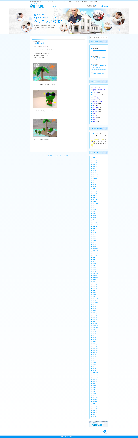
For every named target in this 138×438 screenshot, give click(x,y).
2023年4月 (95, 240)
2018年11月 (95, 350)
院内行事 (95, 117)
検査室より (95, 109)
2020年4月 (95, 315)
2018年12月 (95, 348)
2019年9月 (95, 329)
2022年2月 (95, 269)
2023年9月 (95, 230)
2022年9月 (95, 255)
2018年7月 (95, 358)
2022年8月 (95, 257)
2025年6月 (95, 186)
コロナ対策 (95, 92)
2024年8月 (95, 207)
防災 (94, 115)
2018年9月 (95, 354)
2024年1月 (95, 222)
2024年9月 (95, 205)
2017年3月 (95, 391)
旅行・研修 (95, 107)
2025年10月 (95, 178)
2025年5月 (95, 189)
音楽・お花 (95, 121)
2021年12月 (95, 273)
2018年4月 (95, 364)
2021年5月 (95, 288)
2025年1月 (95, 197)
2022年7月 (95, 259)
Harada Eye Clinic (65, 436)
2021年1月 (95, 296)
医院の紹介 (95, 103)
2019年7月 (95, 333)
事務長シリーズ (96, 97)
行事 (94, 113)
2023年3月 (95, 242)
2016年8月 (95, 406)
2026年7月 (95, 160)
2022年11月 (95, 251)
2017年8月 (95, 381)
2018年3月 (95, 366)
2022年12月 (95, 248)
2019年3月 (95, 341)
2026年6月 (95, 162)
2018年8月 (95, 356)
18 (94, 143)
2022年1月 (95, 271)
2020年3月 (95, 317)
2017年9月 (95, 379)
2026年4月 (95, 166)
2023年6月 (95, 236)
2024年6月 (95, 211)
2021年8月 (95, 282)
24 (92, 145)
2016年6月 (95, 410)
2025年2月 (95, 195)
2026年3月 (95, 168)
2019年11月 (95, 325)
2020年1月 (95, 321)
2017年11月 (95, 375)
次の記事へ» (67, 155)
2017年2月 (95, 393)
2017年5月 (95, 387)
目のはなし (95, 111)
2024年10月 (95, 203)
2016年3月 (95, 416)
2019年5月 (95, 337)
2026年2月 (95, 170)
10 (92, 141)
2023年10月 (95, 228)
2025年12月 (95, 174)
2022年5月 (95, 263)
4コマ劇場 (95, 87)
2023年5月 (95, 238)
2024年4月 (95, 215)
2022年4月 (95, 265)
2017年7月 (95, 383)
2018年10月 (95, 352)
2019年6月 (95, 335)
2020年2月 (95, 319)
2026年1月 (95, 172)
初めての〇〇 (96, 99)
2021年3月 (95, 292)
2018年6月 (95, 360)
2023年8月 (95, 232)
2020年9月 (95, 304)
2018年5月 (95, 362)
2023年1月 (95, 246)
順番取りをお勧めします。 (99, 73)
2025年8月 (95, 182)
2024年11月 (95, 201)
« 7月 (93, 133)
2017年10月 (95, 377)
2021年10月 (95, 277)
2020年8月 (95, 306)
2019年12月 (95, 323)
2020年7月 (95, 308)
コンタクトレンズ (97, 95)
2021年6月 (95, 286)
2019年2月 (95, 344)
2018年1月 (95, 370)
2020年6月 (95, 310)
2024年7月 (95, 209)
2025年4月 (95, 191)
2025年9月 (95, 180)
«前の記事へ (50, 155)
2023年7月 (95, 234)
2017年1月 (95, 395)
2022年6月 (95, 261)
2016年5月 (95, 412)
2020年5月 (95, 313)
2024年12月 (95, 199)
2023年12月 (95, 224)
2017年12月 (95, 372)
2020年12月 (95, 298)
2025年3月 (95, 193)
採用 (94, 105)
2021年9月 (95, 279)
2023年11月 (95, 226)
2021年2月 (95, 294)
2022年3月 (95, 267)
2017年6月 (95, 385)
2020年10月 (95, 302)
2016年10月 (95, 401)
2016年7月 (95, 408)
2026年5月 (95, 164)
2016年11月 (95, 399)
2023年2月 (95, 244)
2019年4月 (95, 339)
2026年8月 (95, 158)
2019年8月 (95, 331)
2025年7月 (95, 184)
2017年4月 (95, 389)
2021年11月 (95, 275)
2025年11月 (95, 176)
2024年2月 (95, 220)
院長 (94, 119)
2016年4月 (95, 414)
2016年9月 (95, 404)
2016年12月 (95, 397)
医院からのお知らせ (97, 101)
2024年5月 (95, 213)
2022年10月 (95, 253)
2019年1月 (95, 346)
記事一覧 (58, 155)
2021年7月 (95, 284)
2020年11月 (95, 300)
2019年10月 (95, 327)
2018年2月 (95, 368)
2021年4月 (95, 290)
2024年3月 (95, 217)
